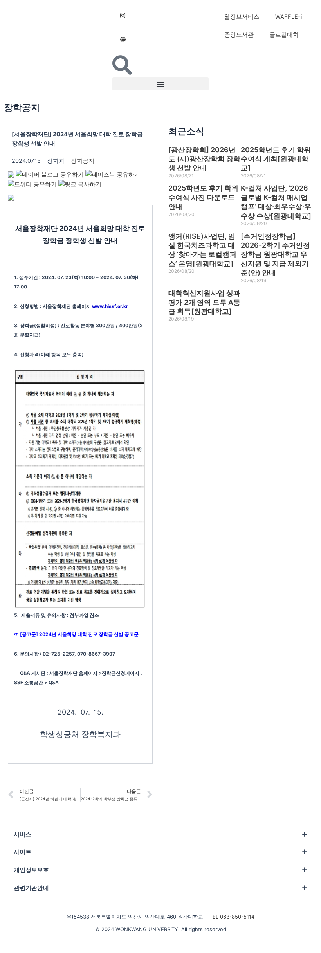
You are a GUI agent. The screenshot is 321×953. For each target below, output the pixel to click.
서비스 (22, 834)
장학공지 (22, 107)
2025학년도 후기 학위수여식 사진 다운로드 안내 (203, 197)
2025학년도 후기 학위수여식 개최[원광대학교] (276, 159)
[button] (160, 83)
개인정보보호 (31, 870)
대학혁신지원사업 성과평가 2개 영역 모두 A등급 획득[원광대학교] (204, 302)
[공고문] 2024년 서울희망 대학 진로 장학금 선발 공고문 (79, 634)
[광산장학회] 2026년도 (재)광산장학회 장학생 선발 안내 (204, 159)
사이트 (22, 852)
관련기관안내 (31, 888)
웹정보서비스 (242, 16)
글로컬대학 (284, 34)
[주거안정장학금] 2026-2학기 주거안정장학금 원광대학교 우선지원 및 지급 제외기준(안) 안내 (275, 254)
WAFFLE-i (288, 16)
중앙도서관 (239, 34)
